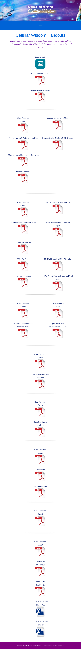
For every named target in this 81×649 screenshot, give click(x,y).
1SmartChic (60, 645)
